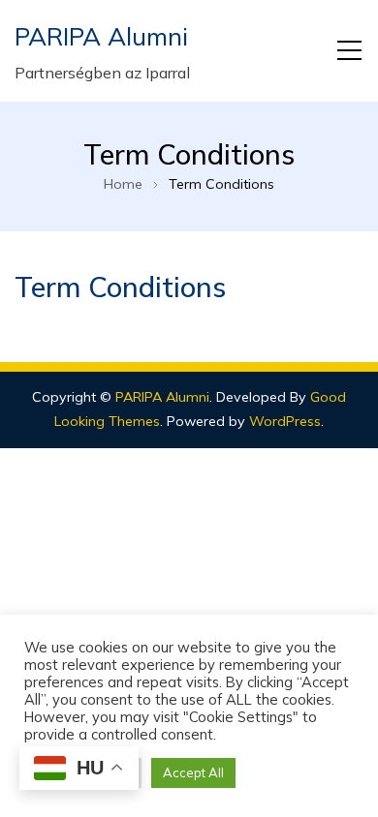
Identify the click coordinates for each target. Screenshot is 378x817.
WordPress (285, 421)
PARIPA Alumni (101, 36)
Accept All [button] (193, 772)
